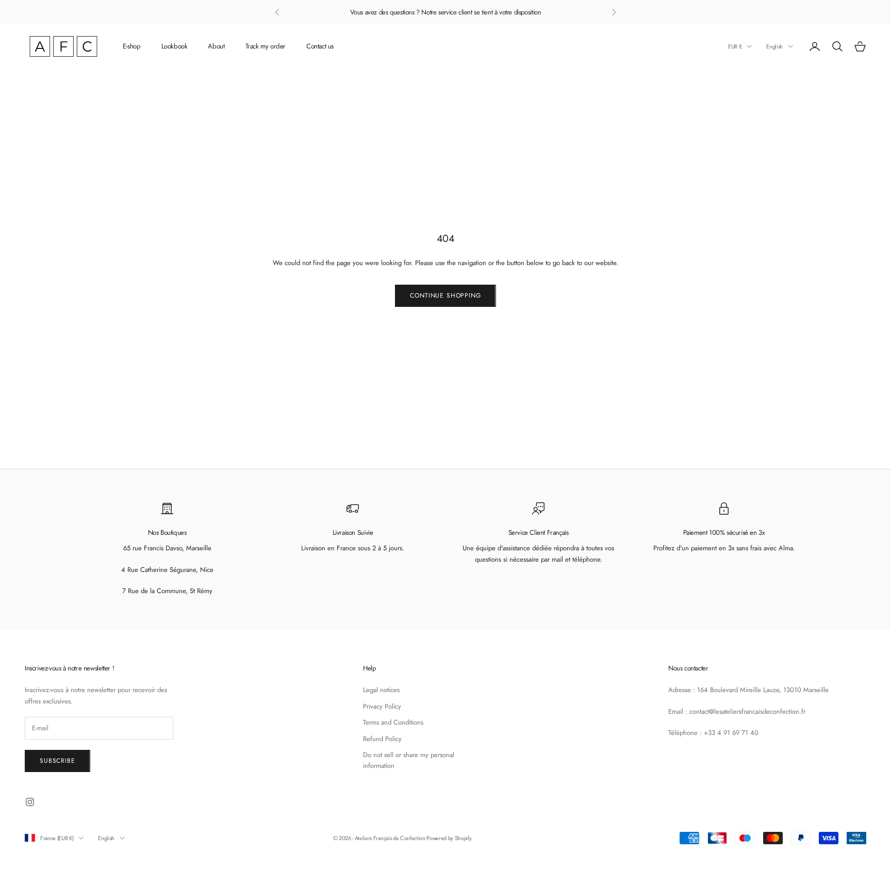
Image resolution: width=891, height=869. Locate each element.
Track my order (265, 46)
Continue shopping (445, 295)
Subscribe (57, 760)
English (774, 46)
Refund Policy (382, 739)
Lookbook (174, 46)
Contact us (320, 46)
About (216, 46)
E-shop (132, 46)
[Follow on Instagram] (30, 802)
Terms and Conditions (393, 722)
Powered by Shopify (448, 838)
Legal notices (381, 690)
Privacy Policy (382, 706)
